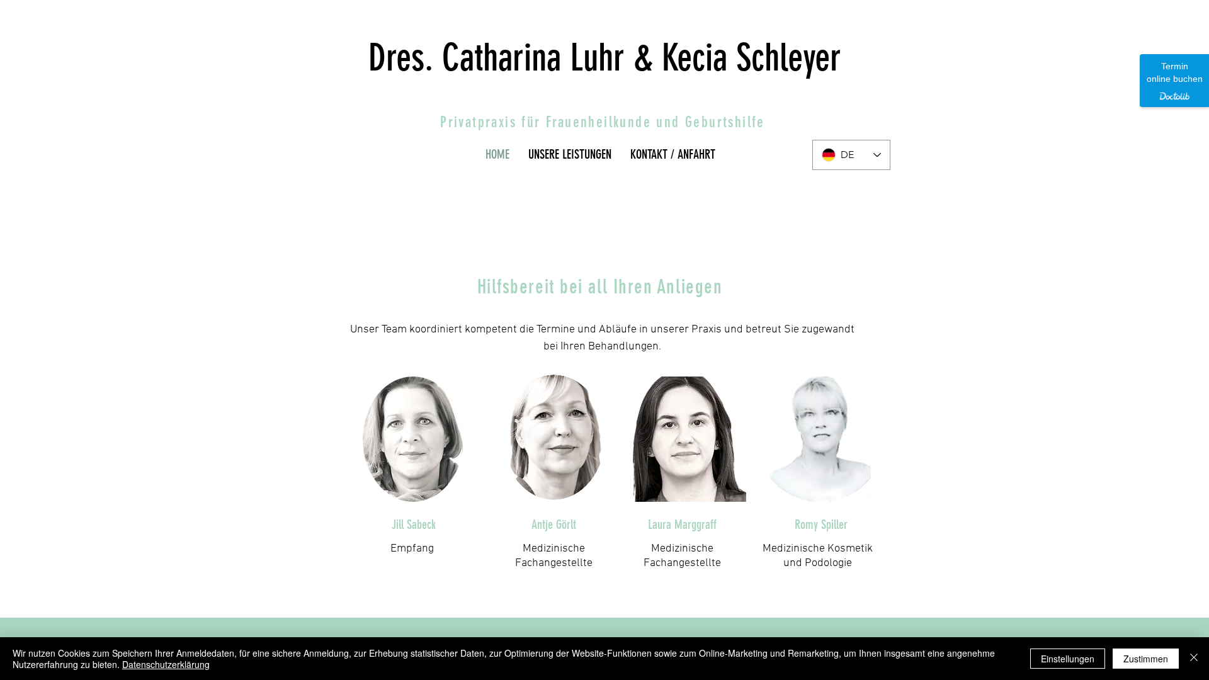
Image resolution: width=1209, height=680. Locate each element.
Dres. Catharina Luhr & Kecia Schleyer (604, 57)
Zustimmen (1145, 658)
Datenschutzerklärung (166, 664)
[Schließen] (1193, 658)
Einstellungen (1067, 658)
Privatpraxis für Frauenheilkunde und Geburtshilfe (602, 122)
